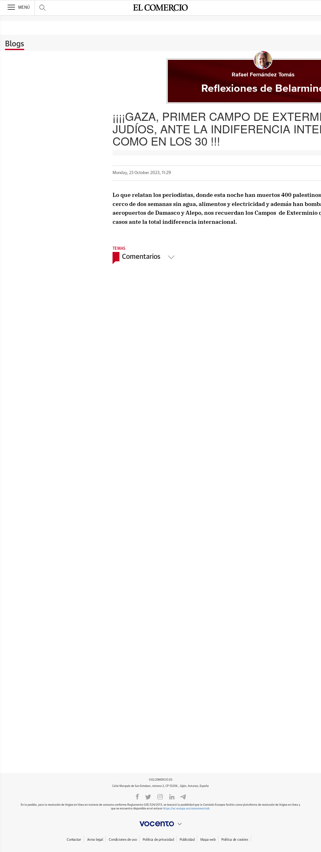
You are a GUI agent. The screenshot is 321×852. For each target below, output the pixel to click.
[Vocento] (160, 823)
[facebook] (137, 796)
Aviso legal (95, 839)
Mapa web (207, 839)
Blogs (14, 44)
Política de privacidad (158, 839)
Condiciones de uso (123, 839)
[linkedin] (172, 796)
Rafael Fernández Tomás (263, 75)
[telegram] (183, 796)
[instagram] (160, 796)
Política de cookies (234, 839)
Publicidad (187, 839)
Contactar (74, 839)
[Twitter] (148, 796)
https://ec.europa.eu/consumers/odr (186, 808)
